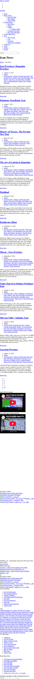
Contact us (7, 637)
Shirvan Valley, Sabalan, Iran (14, 318)
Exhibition (21, 170)
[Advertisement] (14, 462)
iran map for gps (19, 621)
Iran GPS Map (8, 662)
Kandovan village (8, 222)
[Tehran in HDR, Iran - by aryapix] (26, 571)
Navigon (16, 626)
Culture (15, 76)
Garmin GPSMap (5, 612)
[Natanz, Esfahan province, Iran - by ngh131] (29, 498)
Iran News (12, 79)
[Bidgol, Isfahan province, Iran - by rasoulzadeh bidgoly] (7, 569)
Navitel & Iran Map (9, 671)
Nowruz (21, 627)
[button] (5, 46)
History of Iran (8, 642)
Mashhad (4, 192)
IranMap (2, 10)
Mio (11, 626)
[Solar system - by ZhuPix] (18, 571)
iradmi (6, 74)
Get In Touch (4, 564)
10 (4, 387)
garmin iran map (16, 612)
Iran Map (27, 619)
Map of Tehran (8, 649)
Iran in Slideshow (9, 646)
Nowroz (16, 627)
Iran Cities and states (10, 644)
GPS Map (11, 615)
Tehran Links (8, 605)
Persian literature (28, 298)
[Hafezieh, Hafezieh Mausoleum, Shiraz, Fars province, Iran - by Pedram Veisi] (19, 569)
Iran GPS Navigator (10, 669)
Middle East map (5, 626)
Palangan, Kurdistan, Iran (13, 100)
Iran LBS (6, 602)
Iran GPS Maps (25, 78)
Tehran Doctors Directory (11, 604)
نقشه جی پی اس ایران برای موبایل (14, 673)
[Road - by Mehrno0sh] (4, 573)
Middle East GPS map (25, 624)
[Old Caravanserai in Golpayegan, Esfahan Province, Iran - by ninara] (9, 496)
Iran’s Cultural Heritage (11, 81)
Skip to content (4, 1)
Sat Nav (26, 629)
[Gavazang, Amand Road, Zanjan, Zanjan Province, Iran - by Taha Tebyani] (11, 493)
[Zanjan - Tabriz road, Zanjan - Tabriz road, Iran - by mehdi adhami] (7, 567)
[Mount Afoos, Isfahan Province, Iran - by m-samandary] (7, 571)
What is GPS (8, 653)
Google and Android (10, 327)
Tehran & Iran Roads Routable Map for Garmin (14, 631)
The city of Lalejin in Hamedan (15, 162)
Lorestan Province (9, 349)
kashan (9, 624)
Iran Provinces (20, 79)
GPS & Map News (14, 109)
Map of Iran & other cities (11, 648)
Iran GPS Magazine (10, 600)
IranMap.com (9, 621)
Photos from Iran (17, 114)
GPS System (18, 615)
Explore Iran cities (23, 76)
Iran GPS (6, 599)
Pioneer (26, 627)
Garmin (6, 109)
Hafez (24, 615)
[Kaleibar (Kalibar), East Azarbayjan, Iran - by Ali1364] (17, 495)
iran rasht (6, 622)
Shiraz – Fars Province (11, 252)
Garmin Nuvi (25, 612)
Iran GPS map (4, 619)
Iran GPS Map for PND (11, 668)
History (15, 78)
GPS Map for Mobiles (10, 661)
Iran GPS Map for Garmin (17, 619)
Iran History (14, 111)
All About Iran (8, 76)
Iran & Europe (21, 617)
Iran (19, 78)
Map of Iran (14, 624)
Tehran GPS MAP (13, 632)
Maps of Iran (22, 81)
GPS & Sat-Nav (8, 639)
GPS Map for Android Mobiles (13, 659)
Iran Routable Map (15, 622)
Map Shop (7, 651)
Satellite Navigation (6, 629)
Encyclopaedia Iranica (10, 594)
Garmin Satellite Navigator (20, 614)
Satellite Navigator (17, 629)
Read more (3, 96)
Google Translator (9, 595)
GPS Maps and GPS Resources (13, 597)
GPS (6, 615)
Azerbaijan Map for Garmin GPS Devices (12, 610)
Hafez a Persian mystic (10, 641)
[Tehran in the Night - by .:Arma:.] (20, 567)
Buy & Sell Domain (10, 592)
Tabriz (30, 629)
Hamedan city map (8, 617)
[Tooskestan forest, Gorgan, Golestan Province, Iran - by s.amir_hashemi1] (12, 500)
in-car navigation (17, 231)
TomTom (22, 632)
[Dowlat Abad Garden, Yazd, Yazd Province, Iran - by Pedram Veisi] (11, 498)
